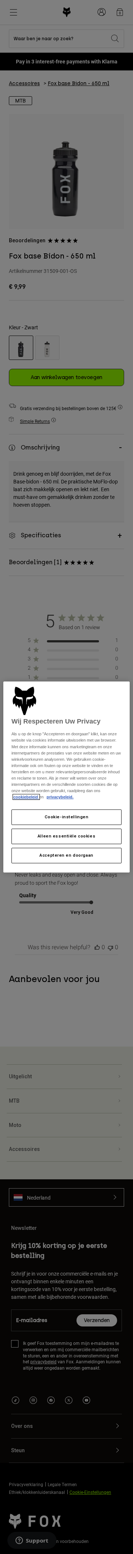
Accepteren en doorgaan (66, 855)
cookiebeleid (26, 797)
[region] (66, 777)
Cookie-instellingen (67, 816)
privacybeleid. (60, 797)
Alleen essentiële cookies (66, 836)
